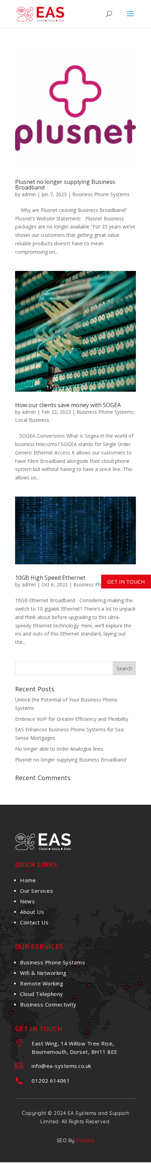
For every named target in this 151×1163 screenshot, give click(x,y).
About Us (32, 911)
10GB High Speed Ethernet (50, 578)
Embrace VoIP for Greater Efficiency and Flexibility (71, 719)
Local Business (32, 420)
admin (29, 194)
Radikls (85, 1140)
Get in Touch (126, 581)
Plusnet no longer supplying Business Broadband (65, 184)
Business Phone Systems (101, 194)
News (27, 901)
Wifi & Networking (43, 972)
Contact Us (34, 922)
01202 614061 (51, 1080)
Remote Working (41, 983)
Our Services (36, 890)
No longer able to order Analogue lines (59, 748)
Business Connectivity (48, 1004)
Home (28, 880)
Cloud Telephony (41, 993)
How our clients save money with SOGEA (68, 405)
